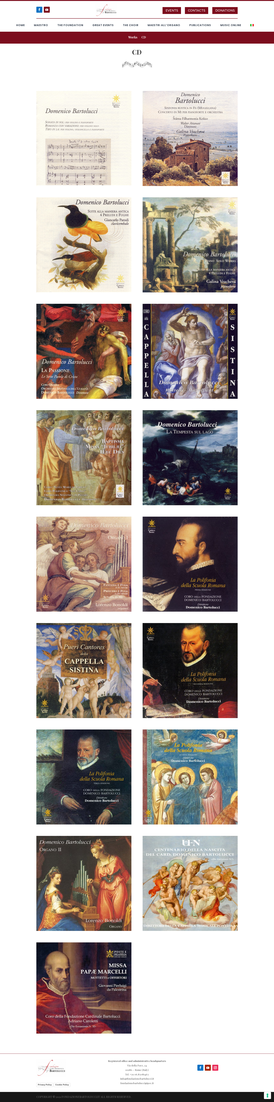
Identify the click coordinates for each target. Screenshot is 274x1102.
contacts (196, 10)
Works (132, 37)
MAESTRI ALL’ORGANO (164, 25)
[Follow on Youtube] (47, 10)
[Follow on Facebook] (39, 10)
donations (225, 10)
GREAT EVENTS (103, 25)
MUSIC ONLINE (230, 25)
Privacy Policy (45, 1084)
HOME (20, 25)
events (172, 10)
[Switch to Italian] (252, 26)
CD (143, 37)
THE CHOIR (130, 25)
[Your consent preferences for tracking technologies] (267, 1095)
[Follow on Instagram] (215, 1068)
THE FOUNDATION (70, 25)
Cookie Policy (62, 1084)
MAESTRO (41, 25)
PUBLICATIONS (200, 25)
